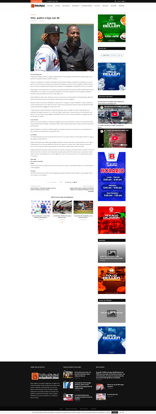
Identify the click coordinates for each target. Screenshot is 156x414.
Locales (57, 5)
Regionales (75, 5)
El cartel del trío (52, 1)
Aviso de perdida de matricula (112, 313)
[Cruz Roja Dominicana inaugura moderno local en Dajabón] (68, 397)
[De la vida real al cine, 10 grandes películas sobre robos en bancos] (68, 374)
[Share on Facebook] (65, 182)
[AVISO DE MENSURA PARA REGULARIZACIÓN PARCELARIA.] (112, 253)
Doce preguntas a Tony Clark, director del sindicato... (41, 216)
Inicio (61, 409)
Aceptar (115, 412)
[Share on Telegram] (74, 182)
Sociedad (113, 5)
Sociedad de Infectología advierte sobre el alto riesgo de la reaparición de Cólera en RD (83, 385)
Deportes (105, 5)
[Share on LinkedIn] (69, 182)
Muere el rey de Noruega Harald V (115, 385)
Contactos (93, 409)
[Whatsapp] (125, 1)
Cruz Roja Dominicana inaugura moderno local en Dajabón (83, 397)
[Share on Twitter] (67, 182)
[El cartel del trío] (101, 397)
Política (97, 5)
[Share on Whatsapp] (72, 182)
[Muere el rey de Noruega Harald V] (101, 387)
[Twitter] (119, 1)
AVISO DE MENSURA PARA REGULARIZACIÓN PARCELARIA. (111, 257)
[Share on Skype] (76, 182)
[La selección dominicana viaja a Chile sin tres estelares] (62, 207)
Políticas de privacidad (71, 409)
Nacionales (66, 5)
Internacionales (87, 5)
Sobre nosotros (84, 409)
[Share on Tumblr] (70, 182)
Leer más (121, 412)
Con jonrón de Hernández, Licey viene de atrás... (83, 216)
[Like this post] (62, 182)
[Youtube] (123, 1)
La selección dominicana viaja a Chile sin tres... (62, 216)
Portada (50, 5)
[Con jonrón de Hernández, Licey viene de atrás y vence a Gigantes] (83, 207)
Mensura (121, 5)
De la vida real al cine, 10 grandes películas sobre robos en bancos (83, 374)
